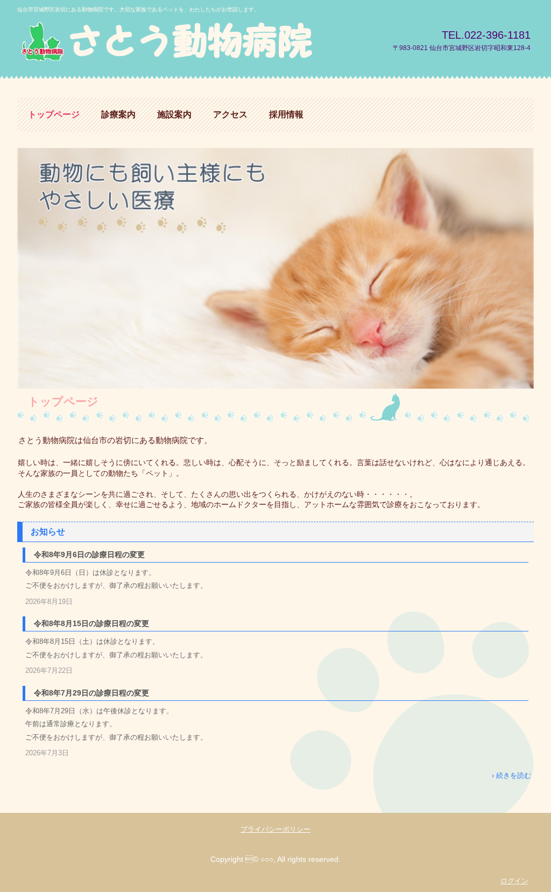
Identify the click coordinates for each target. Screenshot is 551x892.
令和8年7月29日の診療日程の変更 (91, 693)
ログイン (514, 881)
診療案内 (118, 114)
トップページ (54, 114)
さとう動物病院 (197, 42)
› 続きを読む (511, 775)
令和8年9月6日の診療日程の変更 (89, 554)
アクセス (230, 114)
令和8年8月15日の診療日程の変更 (91, 623)
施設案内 (174, 114)
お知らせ (48, 531)
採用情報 (286, 114)
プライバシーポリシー (275, 829)
